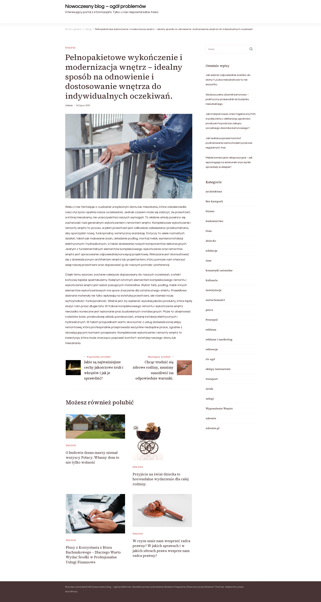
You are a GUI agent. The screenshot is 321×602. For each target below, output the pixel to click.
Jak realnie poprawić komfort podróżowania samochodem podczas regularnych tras (229, 143)
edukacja (211, 250)
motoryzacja (214, 290)
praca (209, 310)
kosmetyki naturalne (219, 270)
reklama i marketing (219, 339)
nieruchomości (215, 300)
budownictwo (214, 221)
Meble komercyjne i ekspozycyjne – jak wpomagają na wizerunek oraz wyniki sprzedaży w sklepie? (229, 162)
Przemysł (212, 319)
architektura (214, 191)
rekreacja (212, 349)
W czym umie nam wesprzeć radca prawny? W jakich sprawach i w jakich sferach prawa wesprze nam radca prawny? (161, 548)
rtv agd (210, 359)
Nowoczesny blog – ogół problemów (105, 6)
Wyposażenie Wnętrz (219, 408)
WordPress (71, 591)
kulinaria (212, 280)
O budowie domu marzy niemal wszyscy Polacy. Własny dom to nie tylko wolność (92, 457)
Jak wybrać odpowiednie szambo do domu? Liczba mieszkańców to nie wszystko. (228, 80)
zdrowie (211, 418)
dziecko (211, 241)
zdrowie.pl (212, 428)
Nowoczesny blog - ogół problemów (111, 587)
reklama (211, 329)
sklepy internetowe (218, 369)
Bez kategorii (214, 201)
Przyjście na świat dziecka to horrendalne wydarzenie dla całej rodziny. (161, 479)
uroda (209, 389)
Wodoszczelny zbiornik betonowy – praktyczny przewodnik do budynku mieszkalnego (227, 99)
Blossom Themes (214, 587)
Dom (209, 231)
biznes (210, 211)
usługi (70, 47)
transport (212, 379)
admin (69, 105)
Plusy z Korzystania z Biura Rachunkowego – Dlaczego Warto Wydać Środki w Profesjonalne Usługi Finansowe (93, 555)
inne (208, 260)
